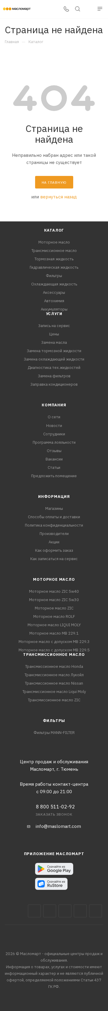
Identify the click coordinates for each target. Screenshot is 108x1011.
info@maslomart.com (58, 826)
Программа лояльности (54, 442)
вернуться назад (58, 197)
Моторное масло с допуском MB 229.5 (54, 650)
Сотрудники (54, 434)
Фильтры (54, 275)
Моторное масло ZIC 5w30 (54, 599)
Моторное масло (54, 242)
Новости (54, 425)
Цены (54, 334)
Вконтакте (34, 910)
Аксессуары (54, 292)
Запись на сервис (54, 325)
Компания (54, 405)
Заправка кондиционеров (54, 384)
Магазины (54, 508)
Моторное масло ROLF (54, 616)
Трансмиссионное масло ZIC (54, 700)
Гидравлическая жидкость (54, 267)
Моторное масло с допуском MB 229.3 (54, 641)
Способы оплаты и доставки (54, 516)
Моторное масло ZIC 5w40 (54, 591)
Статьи (54, 467)
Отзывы (54, 450)
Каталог (54, 230)
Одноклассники (95, 910)
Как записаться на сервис (54, 558)
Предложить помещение (54, 475)
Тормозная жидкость (54, 259)
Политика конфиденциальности (54, 525)
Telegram (64, 910)
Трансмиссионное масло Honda (54, 666)
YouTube (80, 910)
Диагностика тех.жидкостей (54, 367)
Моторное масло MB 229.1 (54, 633)
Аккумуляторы (54, 309)
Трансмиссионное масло (54, 250)
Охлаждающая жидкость (54, 284)
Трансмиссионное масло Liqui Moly (54, 691)
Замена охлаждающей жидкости (54, 359)
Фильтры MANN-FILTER (54, 732)
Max (49, 910)
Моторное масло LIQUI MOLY (54, 624)
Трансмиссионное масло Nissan (54, 683)
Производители (54, 533)
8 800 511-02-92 (55, 806)
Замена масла (54, 342)
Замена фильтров (54, 375)
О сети (54, 416)
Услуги (54, 313)
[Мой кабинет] (89, 9)
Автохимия (54, 300)
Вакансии (54, 459)
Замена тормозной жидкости (54, 350)
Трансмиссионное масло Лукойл (54, 674)
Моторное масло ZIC (54, 608)
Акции (54, 542)
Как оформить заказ (54, 550)
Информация (54, 496)
